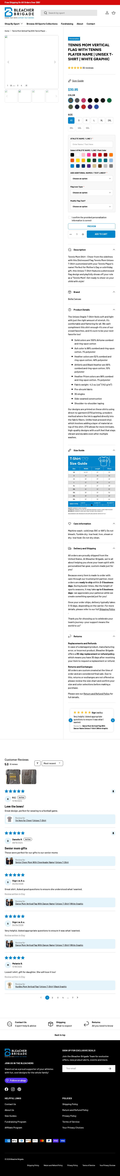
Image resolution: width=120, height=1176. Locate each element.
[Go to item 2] (29, 776)
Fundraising (67, 23)
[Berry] (83, 100)
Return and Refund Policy (97, 693)
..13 (26, 85)
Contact (91, 23)
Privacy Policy (69, 1115)
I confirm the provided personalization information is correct (89, 219)
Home (7, 31)
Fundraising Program (15, 1121)
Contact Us (10, 1104)
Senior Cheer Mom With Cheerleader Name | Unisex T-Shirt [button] (42, 862)
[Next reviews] (113, 720)
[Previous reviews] (70, 720)
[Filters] (37, 763)
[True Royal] (96, 106)
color (71, 95)
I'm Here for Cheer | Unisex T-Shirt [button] (30, 820)
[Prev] (8, 62)
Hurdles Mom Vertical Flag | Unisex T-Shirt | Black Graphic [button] (41, 986)
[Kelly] (109, 100)
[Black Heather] (96, 100)
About (80, 23)
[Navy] (77, 106)
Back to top (60, 1035)
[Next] (55, 62)
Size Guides (11, 1115)
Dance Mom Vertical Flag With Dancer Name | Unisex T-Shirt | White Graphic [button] (49, 903)
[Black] (90, 100)
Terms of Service (71, 1121)
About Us (9, 1110)
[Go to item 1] (13, 776)
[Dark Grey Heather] (103, 100)
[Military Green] (70, 106)
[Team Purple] (90, 106)
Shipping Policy (107, 609)
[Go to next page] (78, 998)
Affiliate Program (13, 1127)
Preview (91, 226)
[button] (113, 13)
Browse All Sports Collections (42, 23)
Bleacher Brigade (17, 1159)
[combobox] (69, 13)
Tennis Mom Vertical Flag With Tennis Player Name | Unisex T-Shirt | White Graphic (29, 31)
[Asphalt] (77, 100)
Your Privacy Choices (73, 1127)
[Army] (70, 100)
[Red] (83, 106)
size (70, 114)
